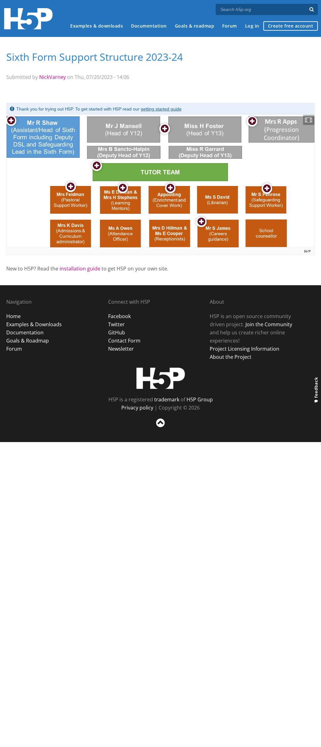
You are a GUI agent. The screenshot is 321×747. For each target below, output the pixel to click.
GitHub (116, 332)
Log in (252, 26)
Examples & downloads (96, 26)
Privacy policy (137, 407)
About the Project (230, 356)
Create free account (290, 26)
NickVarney (52, 77)
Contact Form (124, 340)
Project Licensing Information (244, 348)
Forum (229, 26)
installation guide (80, 268)
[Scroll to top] (160, 428)
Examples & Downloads (34, 324)
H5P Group (200, 399)
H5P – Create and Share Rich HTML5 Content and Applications (28, 19)
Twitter (116, 324)
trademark (166, 399)
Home (13, 316)
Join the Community (268, 324)
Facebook (119, 316)
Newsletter (121, 348)
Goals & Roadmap (27, 340)
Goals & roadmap (194, 26)
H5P (160, 378)
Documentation (149, 26)
